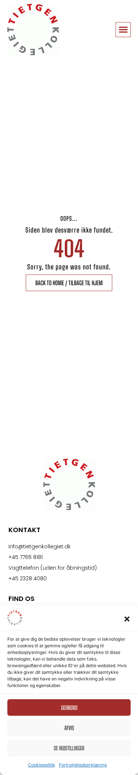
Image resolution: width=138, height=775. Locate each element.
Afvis (69, 728)
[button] (127, 619)
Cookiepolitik (41, 765)
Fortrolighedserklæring (83, 765)
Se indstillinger (69, 748)
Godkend (69, 707)
